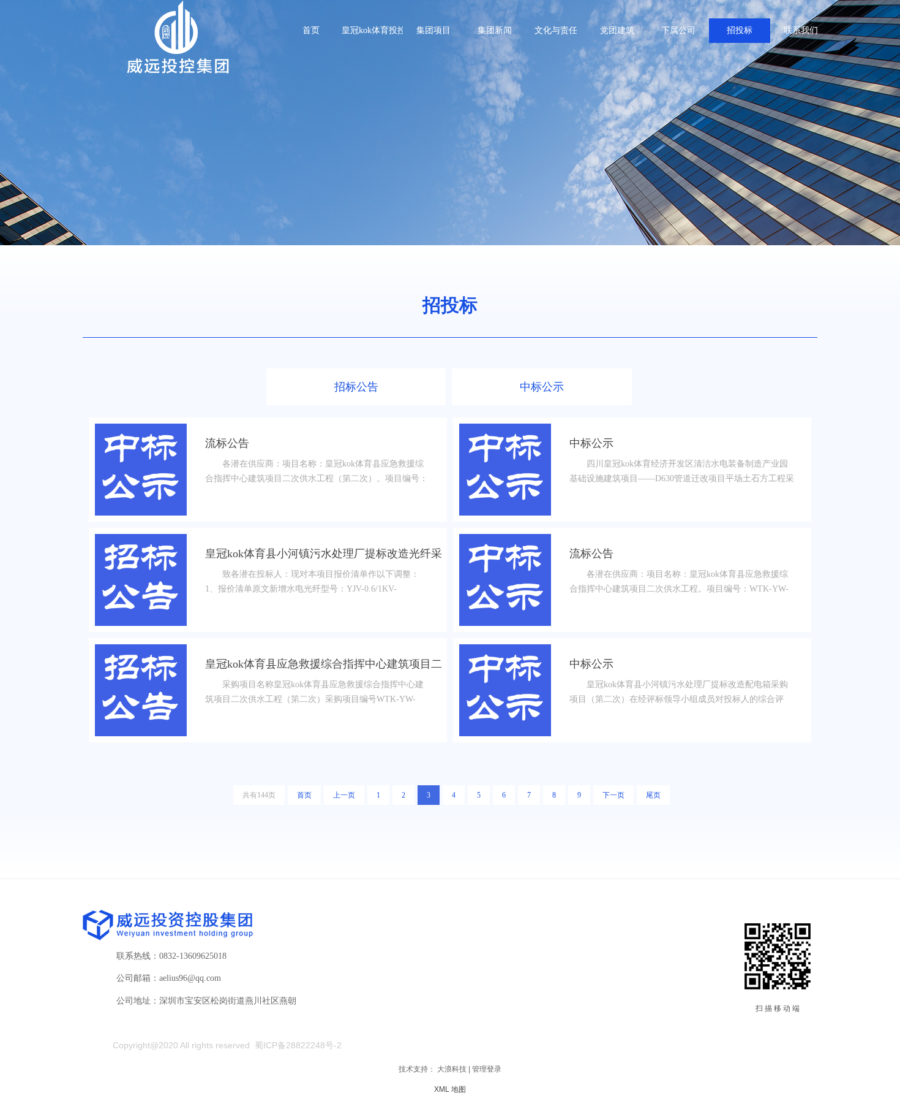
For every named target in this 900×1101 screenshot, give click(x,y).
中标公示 (542, 387)
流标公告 (227, 443)
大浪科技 (452, 1069)
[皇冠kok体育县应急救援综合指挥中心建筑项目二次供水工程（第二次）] (141, 690)
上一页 (344, 795)
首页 (304, 795)
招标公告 (356, 387)
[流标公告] (141, 470)
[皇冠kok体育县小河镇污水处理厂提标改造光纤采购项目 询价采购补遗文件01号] (141, 580)
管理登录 (486, 1069)
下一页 (613, 795)
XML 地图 (450, 1089)
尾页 (653, 795)
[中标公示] (505, 470)
